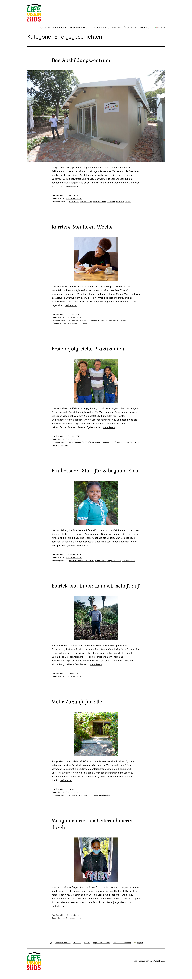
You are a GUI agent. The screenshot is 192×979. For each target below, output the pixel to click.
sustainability (104, 795)
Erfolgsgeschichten (74, 198)
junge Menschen (99, 201)
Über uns (129, 27)
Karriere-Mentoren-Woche (82, 227)
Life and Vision (119, 320)
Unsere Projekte (78, 27)
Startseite (44, 27)
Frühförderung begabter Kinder (108, 560)
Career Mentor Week (78, 320)
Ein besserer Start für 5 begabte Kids (95, 470)
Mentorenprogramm (78, 323)
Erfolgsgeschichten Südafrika (100, 320)
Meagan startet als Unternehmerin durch (92, 823)
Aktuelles (144, 27)
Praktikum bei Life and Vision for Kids (117, 442)
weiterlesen (72, 186)
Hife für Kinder (86, 201)
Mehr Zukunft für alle (77, 701)
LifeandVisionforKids (60, 323)
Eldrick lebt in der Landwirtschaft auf (95, 586)
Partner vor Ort (101, 27)
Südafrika (120, 201)
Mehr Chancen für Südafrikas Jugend (84, 442)
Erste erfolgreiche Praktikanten (88, 348)
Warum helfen (60, 27)
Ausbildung (74, 201)
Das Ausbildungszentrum (81, 60)
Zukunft (128, 201)
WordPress (159, 961)
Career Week (74, 795)
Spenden (116, 27)
